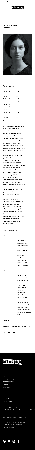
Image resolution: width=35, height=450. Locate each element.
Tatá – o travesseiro (12, 91)
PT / (4, 1)
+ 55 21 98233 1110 (10, 407)
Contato (6, 388)
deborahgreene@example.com (16, 326)
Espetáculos (8, 382)
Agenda (6, 385)
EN (7, 1)
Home (5, 376)
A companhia (8, 379)
